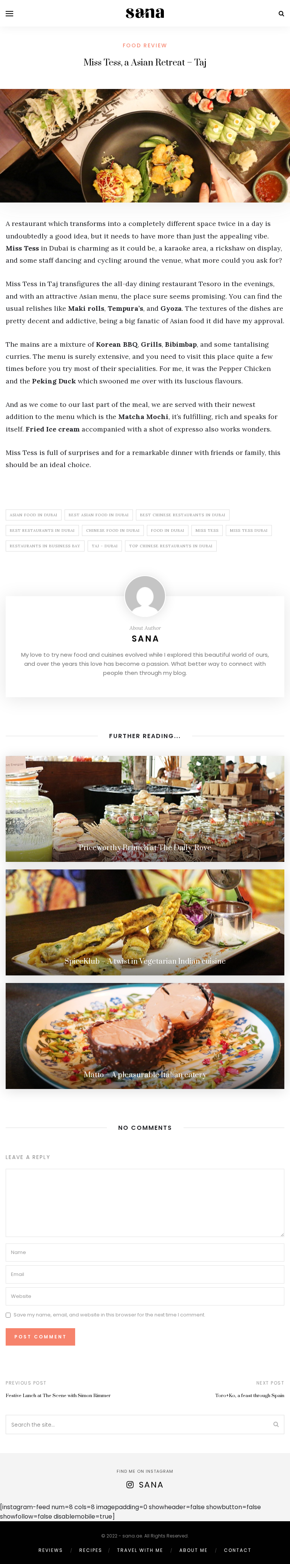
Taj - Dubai (105, 546)
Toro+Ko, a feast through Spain (249, 1396)
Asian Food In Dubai (33, 515)
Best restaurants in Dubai (42, 530)
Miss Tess (207, 530)
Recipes (90, 1550)
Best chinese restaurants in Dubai (182, 515)
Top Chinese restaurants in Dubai (171, 546)
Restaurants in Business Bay (45, 546)
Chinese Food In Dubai (113, 530)
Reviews (51, 1550)
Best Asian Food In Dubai (99, 515)
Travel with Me (140, 1550)
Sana (146, 639)
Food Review (145, 45)
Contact (237, 1550)
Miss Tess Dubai (249, 530)
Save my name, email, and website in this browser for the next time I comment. (109, 1314)
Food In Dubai (167, 530)
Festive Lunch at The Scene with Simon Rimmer (58, 1396)
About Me (193, 1550)
